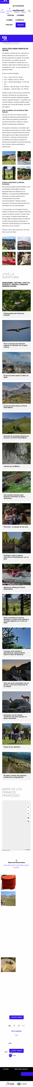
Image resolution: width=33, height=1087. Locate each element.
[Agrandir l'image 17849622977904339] (8, 898)
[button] (29, 11)
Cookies (6, 1069)
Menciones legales (20, 1069)
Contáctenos (16, 1017)
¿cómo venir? (16, 1051)
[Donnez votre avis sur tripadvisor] (16, 1036)
